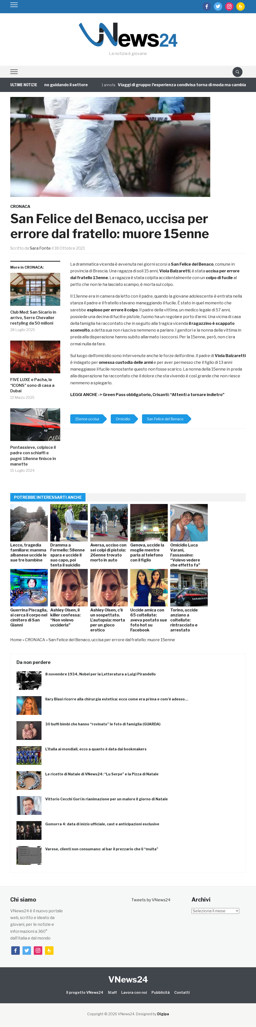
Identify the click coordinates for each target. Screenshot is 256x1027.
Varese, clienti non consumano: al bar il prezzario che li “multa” (101, 849)
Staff (112, 992)
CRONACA (20, 206)
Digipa (163, 1014)
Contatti (182, 992)
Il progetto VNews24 (84, 992)
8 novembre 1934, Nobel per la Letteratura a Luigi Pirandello (100, 674)
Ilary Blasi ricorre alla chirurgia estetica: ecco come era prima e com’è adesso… (116, 699)
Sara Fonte (40, 248)
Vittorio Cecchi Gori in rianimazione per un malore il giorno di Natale (106, 799)
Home (16, 639)
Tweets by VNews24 (150, 900)
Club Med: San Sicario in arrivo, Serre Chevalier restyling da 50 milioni (33, 318)
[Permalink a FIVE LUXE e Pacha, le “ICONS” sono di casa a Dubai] (35, 359)
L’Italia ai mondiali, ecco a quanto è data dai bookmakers (95, 749)
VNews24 (128, 979)
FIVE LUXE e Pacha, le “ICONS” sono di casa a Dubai (32, 385)
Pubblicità (161, 992)
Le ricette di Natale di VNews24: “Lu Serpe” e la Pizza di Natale (101, 774)
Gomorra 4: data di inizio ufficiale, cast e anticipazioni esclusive (102, 824)
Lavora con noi (134, 992)
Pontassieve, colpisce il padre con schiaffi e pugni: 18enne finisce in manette (33, 456)
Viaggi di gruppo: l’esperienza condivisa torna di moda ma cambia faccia (171, 84)
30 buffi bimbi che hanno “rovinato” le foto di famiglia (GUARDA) (102, 724)
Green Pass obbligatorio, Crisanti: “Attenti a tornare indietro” (163, 394)
